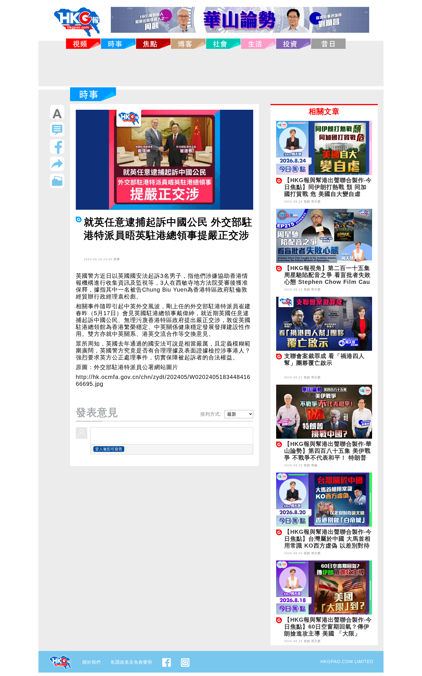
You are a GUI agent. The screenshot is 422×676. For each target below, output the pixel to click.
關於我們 (91, 662)
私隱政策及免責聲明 (131, 662)
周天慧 (316, 201)
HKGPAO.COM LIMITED (346, 661)
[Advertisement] (211, 67)
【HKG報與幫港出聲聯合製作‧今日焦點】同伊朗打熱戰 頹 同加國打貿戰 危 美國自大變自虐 (328, 187)
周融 (314, 465)
